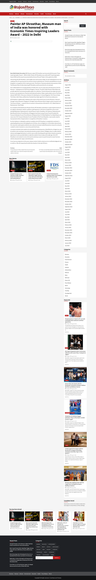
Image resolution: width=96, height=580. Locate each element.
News (66, 275)
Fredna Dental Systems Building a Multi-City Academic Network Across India (54, 175)
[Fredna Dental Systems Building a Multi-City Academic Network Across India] (54, 166)
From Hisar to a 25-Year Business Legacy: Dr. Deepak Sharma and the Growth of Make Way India (75, 65)
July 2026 (67, 87)
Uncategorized (68, 293)
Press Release (52, 1)
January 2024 (68, 165)
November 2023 (68, 170)
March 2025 (67, 129)
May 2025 (67, 123)
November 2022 (68, 201)
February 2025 (68, 131)
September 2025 (68, 113)
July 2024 (67, 149)
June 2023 (67, 183)
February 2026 (68, 100)
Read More (67, 364)
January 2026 (68, 103)
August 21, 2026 (74, 388)
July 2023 (67, 180)
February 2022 (68, 224)
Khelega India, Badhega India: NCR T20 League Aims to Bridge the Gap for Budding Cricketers (74, 484)
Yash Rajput (13, 180)
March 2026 (67, 97)
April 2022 (67, 219)
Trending (67, 290)
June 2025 (67, 121)
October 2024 (68, 141)
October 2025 (68, 110)
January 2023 (68, 196)
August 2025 (68, 116)
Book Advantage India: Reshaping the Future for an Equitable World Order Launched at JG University (75, 51)
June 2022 (67, 214)
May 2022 (67, 217)
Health (46, 1)
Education (42, 1)
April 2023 (67, 188)
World (57, 1)
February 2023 (68, 193)
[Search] (86, 14)
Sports (66, 285)
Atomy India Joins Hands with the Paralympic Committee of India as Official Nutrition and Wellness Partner (75, 385)
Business (20, 1)
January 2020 (68, 243)
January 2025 (68, 134)
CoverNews (52, 577)
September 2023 (68, 175)
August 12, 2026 (74, 421)
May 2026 (67, 92)
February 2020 (68, 240)
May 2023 (67, 186)
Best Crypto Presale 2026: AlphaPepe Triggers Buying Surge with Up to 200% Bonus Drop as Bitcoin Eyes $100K (35, 176)
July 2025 (67, 118)
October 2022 (68, 204)
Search (66, 21)
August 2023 (68, 178)
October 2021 (68, 235)
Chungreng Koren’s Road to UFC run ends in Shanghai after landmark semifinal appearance (75, 320)
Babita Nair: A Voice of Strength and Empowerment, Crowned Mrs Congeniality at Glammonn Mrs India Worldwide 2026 (75, 58)
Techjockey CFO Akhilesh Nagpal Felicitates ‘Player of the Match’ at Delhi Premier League (75, 417)
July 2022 (67, 212)
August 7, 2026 (73, 455)
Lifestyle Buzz (68, 270)
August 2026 (68, 84)
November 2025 (68, 108)
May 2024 (67, 154)
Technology (67, 288)
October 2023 (68, 173)
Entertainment (35, 1)
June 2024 (67, 152)
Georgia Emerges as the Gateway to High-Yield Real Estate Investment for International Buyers (17, 176)
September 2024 (68, 144)
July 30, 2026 (73, 487)
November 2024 (68, 139)
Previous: (22, 150)
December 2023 (68, 167)
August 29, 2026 (19, 180)
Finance (66, 262)
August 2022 (68, 209)
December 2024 (68, 136)
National (25, 1)
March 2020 (67, 237)
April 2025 (67, 126)
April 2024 (67, 157)
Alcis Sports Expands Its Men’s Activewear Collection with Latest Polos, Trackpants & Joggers (75, 353)
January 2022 (68, 227)
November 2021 (68, 232)
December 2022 (68, 199)
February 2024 (68, 162)
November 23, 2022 (16, 37)
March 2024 (67, 160)
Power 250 (67, 280)
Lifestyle (29, 1)
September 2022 (68, 206)
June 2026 (67, 90)
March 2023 (67, 191)
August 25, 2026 (74, 356)
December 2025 (68, 105)
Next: (50, 150)
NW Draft (67, 277)
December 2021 (68, 230)
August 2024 (68, 147)
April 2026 (67, 95)
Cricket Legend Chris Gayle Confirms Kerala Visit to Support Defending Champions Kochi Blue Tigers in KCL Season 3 (74, 451)
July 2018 (67, 245)
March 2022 (67, 222)
